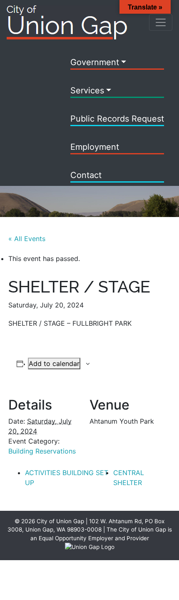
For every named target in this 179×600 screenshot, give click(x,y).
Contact (86, 175)
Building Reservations (42, 451)
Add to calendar (54, 363)
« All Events (26, 238)
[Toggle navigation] (160, 22)
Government (94, 62)
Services (87, 90)
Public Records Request (117, 119)
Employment (94, 147)
